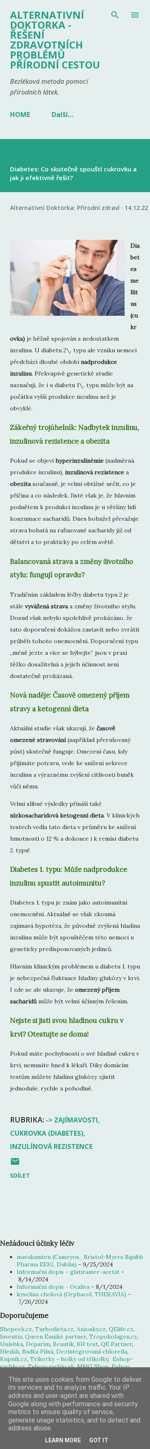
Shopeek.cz (16, 1329)
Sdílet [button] (20, 1175)
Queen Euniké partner (55, 1336)
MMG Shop (93, 1366)
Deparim (38, 1344)
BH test (87, 1344)
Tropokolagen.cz (113, 1336)
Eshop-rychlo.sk (51, 1366)
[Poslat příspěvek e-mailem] (15, 1164)
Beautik (63, 1344)
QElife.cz (121, 1329)
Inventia (11, 1336)
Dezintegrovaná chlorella (91, 1351)
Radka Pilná (37, 1351)
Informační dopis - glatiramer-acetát (68, 1272)
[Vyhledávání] (115, 15)
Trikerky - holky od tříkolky (69, 1359)
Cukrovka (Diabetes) (46, 1133)
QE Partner (116, 1344)
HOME (20, 114)
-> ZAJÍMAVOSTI (72, 1120)
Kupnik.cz (13, 1359)
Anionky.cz (91, 1329)
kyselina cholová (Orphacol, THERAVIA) (71, 1294)
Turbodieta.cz (54, 1329)
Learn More (63, 1440)
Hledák (9, 1351)
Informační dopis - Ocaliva (53, 1286)
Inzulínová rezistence (51, 1146)
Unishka (11, 1344)
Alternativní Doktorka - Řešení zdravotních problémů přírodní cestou (55, 39)
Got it (98, 1440)
